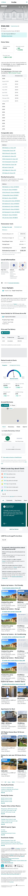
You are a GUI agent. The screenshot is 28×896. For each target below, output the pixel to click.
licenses (11, 855)
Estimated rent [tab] (18, 227)
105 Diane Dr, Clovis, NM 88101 (9, 215)
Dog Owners (18, 500)
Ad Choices (11, 873)
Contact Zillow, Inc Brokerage (7, 862)
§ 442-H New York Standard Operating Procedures (10, 858)
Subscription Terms (21, 872)
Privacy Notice (6, 873)
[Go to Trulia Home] (14, 2)
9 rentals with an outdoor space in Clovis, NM (13, 684)
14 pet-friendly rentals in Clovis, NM (11, 588)
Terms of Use (15, 872)
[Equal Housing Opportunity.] (16, 885)
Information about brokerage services (10, 860)
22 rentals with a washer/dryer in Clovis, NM (13, 660)
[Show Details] (25, 78)
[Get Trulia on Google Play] (18, 865)
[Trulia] (2, 865)
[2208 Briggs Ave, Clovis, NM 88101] (9, 691)
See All (4, 494)
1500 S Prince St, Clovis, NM (9, 153)
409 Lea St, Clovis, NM (8, 167)
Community (9, 500)
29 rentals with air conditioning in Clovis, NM (13, 637)
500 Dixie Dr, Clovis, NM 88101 (9, 198)
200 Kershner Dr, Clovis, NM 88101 (10, 206)
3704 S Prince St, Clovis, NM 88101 (10, 192)
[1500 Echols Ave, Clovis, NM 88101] (9, 716)
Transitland (18, 848)
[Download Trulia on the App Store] (9, 865)
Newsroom (3, 872)
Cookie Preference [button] (17, 873)
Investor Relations (9, 872)
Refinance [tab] (4, 229)
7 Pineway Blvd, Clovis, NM (8, 150)
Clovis (3, 561)
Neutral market (14, 378)
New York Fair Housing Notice (6, 859)
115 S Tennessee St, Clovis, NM (9, 161)
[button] (27, 2)
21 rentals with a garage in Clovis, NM (11, 611)
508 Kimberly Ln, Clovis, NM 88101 (10, 187)
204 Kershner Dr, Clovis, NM (9, 156)
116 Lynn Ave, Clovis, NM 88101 (10, 217)
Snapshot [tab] (4, 365)
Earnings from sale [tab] (7, 227)
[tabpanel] (14, 243)
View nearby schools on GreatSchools (12, 457)
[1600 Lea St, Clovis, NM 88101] (9, 741)
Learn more (12, 496)
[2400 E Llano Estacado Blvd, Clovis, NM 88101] (9, 595)
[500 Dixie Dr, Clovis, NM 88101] (9, 764)
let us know (12, 881)
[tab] (5, 332)
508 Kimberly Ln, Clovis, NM (9, 147)
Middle (18, 426)
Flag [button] (23, 523)
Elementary (11, 426)
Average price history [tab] (15, 365)
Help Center (4, 886)
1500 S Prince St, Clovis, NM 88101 (10, 209)
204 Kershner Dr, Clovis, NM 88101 (10, 203)
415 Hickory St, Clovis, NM (8, 173)
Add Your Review (14, 529)
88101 (15, 304)
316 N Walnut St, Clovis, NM (9, 170)
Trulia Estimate (7, 71)
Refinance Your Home (7, 36)
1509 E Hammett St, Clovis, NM (10, 159)
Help (2, 873)
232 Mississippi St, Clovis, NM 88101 (11, 212)
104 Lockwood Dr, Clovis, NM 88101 (11, 201)
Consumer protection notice (22, 860)
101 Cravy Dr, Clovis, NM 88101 (9, 189)
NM (5, 782)
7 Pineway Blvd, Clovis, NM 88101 (10, 195)
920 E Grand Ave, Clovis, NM (9, 164)
